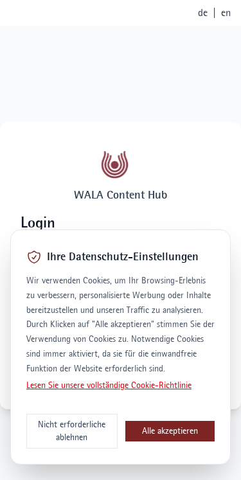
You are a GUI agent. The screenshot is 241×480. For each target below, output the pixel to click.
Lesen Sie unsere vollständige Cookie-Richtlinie (109, 385)
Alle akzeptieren (170, 430)
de (203, 12)
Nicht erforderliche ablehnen (71, 431)
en (226, 12)
